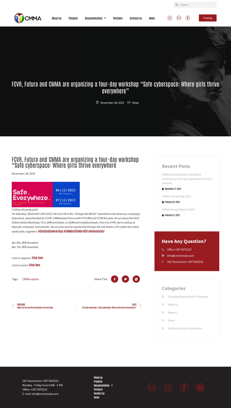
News (152, 18)
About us (57, 18)
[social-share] (114, 279)
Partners (118, 18)
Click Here (34, 265)
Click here (37, 257)
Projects (73, 18)
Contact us (136, 18)
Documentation (93, 18)
